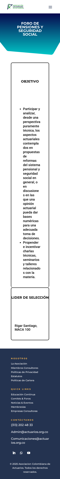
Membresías (18, 406)
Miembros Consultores (24, 367)
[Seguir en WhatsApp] (21, 453)
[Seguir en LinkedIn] (14, 453)
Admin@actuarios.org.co (29, 432)
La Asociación (19, 363)
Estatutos (16, 376)
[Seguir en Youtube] (29, 453)
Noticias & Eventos (22, 402)
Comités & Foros (21, 398)
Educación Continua (23, 394)
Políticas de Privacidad (24, 372)
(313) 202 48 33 (22, 425)
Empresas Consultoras (24, 411)
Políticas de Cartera (22, 380)
